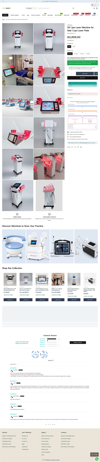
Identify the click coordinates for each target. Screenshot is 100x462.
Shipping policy (45, 444)
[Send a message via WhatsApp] (96, 458)
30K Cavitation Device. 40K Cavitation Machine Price (10, 289)
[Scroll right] (96, 14)
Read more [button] (70, 89)
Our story (24, 438)
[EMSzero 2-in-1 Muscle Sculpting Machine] (58, 279)
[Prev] (3, 1)
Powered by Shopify (55, 460)
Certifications (25, 449)
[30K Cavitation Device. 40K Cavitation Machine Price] (10, 279)
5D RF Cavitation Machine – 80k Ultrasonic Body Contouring (74, 290)
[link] (16, 15)
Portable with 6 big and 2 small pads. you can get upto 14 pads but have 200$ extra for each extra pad (82, 68)
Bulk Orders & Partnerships (9, 446)
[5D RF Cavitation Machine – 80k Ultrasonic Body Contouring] (74, 279)
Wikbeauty (48, 460)
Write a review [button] (78, 342)
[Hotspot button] (9, 246)
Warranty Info (44, 449)
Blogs (23, 444)
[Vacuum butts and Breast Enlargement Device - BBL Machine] (90, 279)
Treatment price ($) (71, 114)
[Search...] (73, 8)
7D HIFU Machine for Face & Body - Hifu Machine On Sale (42, 289)
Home (3, 19)
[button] (31, 8)
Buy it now (82, 78)
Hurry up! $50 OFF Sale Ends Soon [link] (50, 1)
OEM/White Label (6, 444)
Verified (50, 360)
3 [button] (50, 424)
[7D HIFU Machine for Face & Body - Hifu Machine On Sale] (42, 279)
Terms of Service (45, 438)
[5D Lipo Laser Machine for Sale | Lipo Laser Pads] (26, 279)
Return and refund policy (47, 436)
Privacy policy (44, 441)
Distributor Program (7, 438)
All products (25, 436)
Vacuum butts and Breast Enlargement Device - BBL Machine (89, 290)
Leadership (24, 446)
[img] (13, 368)
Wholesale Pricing (6, 441)
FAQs (42, 455)
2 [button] (48, 424)
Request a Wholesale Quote (9, 436)
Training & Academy (46, 446)
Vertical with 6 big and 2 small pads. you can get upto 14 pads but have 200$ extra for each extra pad (82, 62)
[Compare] (96, 73)
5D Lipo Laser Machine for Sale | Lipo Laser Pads (25, 289)
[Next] (97, 1)
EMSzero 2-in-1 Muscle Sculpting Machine (57, 289)
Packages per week (71, 104)
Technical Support (45, 452)
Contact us (24, 441)
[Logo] (6, 8)
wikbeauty (69, 25)
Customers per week (71, 109)
